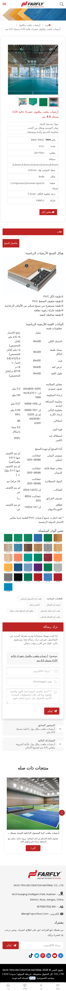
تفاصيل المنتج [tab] (11, 243)
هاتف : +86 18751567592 (50, 906)
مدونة (13, 974)
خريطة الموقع (25, 974)
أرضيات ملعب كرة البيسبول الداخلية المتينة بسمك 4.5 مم (33, 833)
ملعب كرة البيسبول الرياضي (31, 598)
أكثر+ (33, 848)
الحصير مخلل (34, 604)
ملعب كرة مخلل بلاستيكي (50, 610)
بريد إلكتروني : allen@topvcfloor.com (42, 913)
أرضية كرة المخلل (53, 604)
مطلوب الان (46, 212)
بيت (46, 25)
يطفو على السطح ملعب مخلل (21, 610)
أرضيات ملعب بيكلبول (29, 25)
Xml (6, 974)
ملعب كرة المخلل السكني (50, 617)
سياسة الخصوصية (45, 978)
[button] (62, 813)
